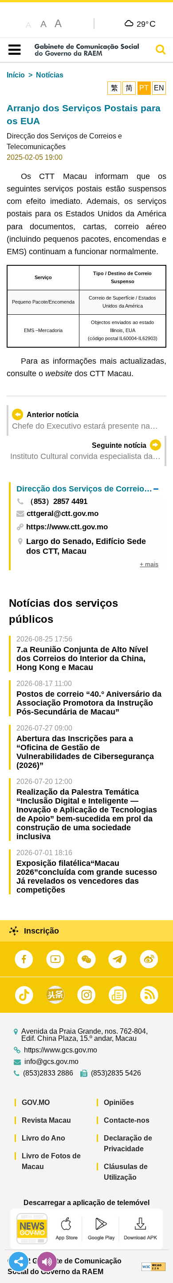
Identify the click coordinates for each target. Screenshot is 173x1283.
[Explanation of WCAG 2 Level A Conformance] (153, 1266)
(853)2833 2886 (48, 1073)
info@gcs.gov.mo (51, 1061)
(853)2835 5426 (116, 1073)
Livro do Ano (43, 1138)
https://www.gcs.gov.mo (60, 1050)
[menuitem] (87, 489)
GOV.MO (36, 1102)
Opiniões (119, 1102)
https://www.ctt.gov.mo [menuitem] (67, 527)
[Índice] (12, 50)
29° (146, 23)
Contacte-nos (126, 1120)
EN (159, 88)
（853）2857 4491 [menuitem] (56, 502)
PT (144, 88)
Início (16, 75)
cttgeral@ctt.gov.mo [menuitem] (62, 514)
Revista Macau (46, 1120)
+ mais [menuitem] (149, 564)
